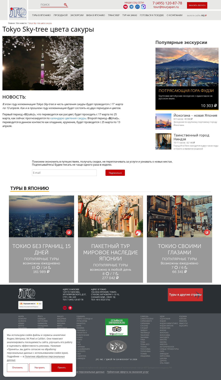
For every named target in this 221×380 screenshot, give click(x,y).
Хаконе (163, 339)
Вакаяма (22, 328)
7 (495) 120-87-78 (167, 3)
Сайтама (81, 346)
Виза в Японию (95, 15)
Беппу (21, 325)
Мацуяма (61, 318)
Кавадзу (42, 318)
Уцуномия (165, 318)
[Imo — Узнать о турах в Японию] (137, 7)
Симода (144, 316)
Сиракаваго (146, 321)
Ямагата (183, 321)
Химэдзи (164, 353)
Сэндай (144, 328)
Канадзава (43, 325)
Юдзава (183, 316)
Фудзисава (165, 328)
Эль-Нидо (164, 363)
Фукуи (163, 330)
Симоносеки (146, 318)
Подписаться (115, 173)
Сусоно (144, 325)
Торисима (145, 351)
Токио (143, 346)
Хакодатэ (164, 337)
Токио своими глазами (179, 249)
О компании (174, 15)
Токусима (145, 349)
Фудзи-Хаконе (166, 325)
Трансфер (113, 15)
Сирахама (145, 323)
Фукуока (164, 332)
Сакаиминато (83, 349)
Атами (21, 323)
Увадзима (145, 356)
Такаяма (144, 337)
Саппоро (81, 351)
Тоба (142, 342)
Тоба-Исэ (144, 344)
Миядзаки (62, 328)
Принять (62, 367)
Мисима (61, 323)
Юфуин (182, 318)
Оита (79, 325)
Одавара (81, 316)
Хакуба (163, 342)
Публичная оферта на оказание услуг (128, 372)
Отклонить (17, 367)
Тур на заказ (129, 15)
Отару (79, 339)
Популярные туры (41, 259)
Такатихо (144, 335)
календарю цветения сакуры (68, 118)
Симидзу (81, 358)
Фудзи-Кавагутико (169, 323)
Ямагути (183, 323)
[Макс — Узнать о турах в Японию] (143, 7)
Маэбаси (61, 321)
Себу (79, 353)
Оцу (78, 342)
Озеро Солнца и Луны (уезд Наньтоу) (84, 321)
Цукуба (163, 358)
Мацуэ (60, 316)
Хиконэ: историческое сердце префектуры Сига (169, 347)
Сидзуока (81, 356)
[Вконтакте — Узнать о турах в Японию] (125, 7)
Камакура (42, 323)
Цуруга (163, 360)
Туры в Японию (41, 15)
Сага (79, 344)
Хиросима (165, 356)
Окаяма (80, 328)
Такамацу (145, 332)
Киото (41, 328)
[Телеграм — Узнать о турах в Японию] (131, 7)
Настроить (40, 367)
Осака (80, 337)
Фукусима (165, 335)
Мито (59, 325)
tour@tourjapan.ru (166, 7)
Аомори (22, 318)
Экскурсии (76, 15)
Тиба (142, 339)
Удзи (162, 316)
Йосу (40, 316)
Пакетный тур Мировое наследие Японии (110, 252)
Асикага (22, 321)
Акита (21, 316)
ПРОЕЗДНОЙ (60, 15)
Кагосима (43, 321)
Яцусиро (183, 325)
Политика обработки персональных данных (79, 372)
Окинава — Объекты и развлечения (83, 332)
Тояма (143, 353)
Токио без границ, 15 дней (41, 249)
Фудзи (163, 321)
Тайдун (143, 330)
